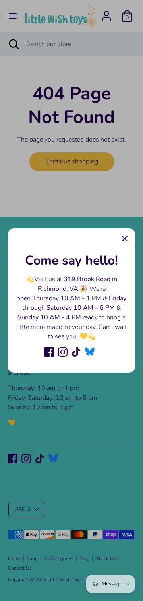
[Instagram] (63, 352)
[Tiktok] (76, 352)
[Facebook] (49, 352)
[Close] (124, 238)
